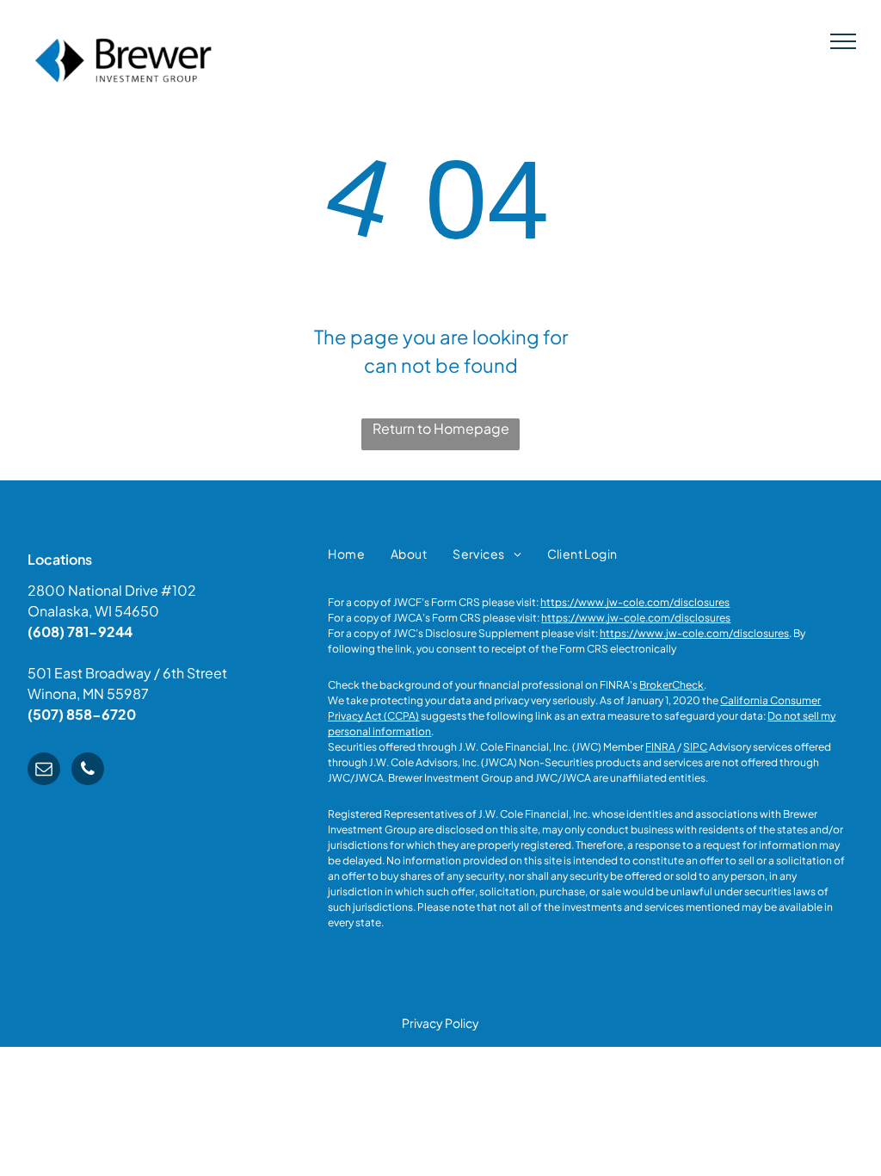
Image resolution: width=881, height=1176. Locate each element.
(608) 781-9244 (80, 631)
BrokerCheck (671, 684)
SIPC (695, 746)
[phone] (87, 770)
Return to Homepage (441, 428)
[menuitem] (346, 554)
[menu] (843, 41)
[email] (44, 770)
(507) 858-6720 (82, 714)
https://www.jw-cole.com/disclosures (635, 602)
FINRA (660, 746)
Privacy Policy (440, 1023)
